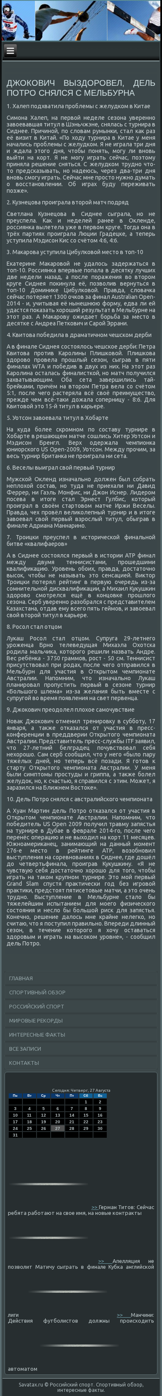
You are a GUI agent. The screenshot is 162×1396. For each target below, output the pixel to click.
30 (100, 1128)
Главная (21, 978)
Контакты (24, 1063)
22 (85, 1122)
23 (100, 1122)
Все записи (25, 1049)
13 (57, 1115)
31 (15, 1135)
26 (43, 1128)
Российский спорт (36, 1006)
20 (57, 1122)
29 (85, 1128)
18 (29, 1122)
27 (57, 1128)
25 (29, 1128)
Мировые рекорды (36, 1020)
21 (71, 1122)
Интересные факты (37, 1034)
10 (15, 1115)
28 (71, 1128)
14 (71, 1115)
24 (15, 1128)
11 (29, 1115)
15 (85, 1115)
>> (95, 1207)
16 (100, 1115)
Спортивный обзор (37, 992)
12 (43, 1115)
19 (43, 1122)
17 (15, 1122)
